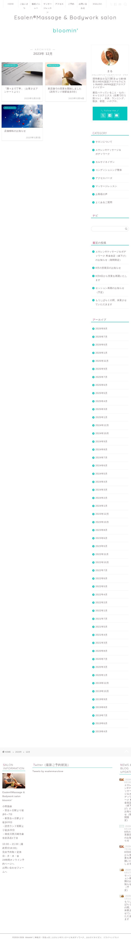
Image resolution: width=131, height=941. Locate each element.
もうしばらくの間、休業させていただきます (111, 302)
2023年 (18, 752)
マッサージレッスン (47, 5)
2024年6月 (102, 465)
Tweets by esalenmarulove (47, 771)
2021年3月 (102, 643)
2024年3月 (102, 490)
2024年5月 (102, 473)
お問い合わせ (83, 5)
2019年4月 (102, 731)
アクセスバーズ (104, 178)
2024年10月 (102, 433)
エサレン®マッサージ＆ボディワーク (108, 152)
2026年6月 (102, 344)
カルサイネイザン (105, 162)
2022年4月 (102, 594)
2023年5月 (102, 546)
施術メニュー (36, 5)
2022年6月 (102, 578)
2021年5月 (102, 627)
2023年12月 (102, 514)
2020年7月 (102, 659)
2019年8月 (102, 707)
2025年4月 (102, 401)
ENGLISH (97, 4)
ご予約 (71, 4)
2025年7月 (102, 377)
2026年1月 (102, 353)
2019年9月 (102, 699)
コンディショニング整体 (109, 170)
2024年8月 (102, 449)
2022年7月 (102, 570)
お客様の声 (102, 194)
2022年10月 (102, 562)
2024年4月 (102, 482)
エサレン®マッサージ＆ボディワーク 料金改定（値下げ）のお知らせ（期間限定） (111, 255)
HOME (11, 4)
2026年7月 (102, 337)
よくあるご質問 (104, 202)
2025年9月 (102, 369)
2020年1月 (102, 675)
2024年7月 (102, 457)
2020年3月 (102, 667)
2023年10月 (102, 522)
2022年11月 (102, 554)
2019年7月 (102, 715)
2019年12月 (102, 683)
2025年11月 (102, 361)
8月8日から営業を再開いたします (111, 278)
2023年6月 (102, 538)
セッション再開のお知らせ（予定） (110, 290)
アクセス (59, 4)
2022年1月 (102, 610)
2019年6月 (102, 723)
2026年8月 (102, 328)
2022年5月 (102, 586)
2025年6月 (102, 385)
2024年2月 (102, 498)
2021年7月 (102, 619)
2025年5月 (102, 393)
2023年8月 (102, 530)
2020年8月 (102, 651)
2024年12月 (102, 425)
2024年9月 (102, 441)
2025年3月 (102, 409)
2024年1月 (102, 506)
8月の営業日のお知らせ (108, 268)
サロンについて (104, 142)
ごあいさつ (24, 5)
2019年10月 (102, 691)
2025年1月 (102, 417)
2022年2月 (102, 602)
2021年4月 (102, 635)
